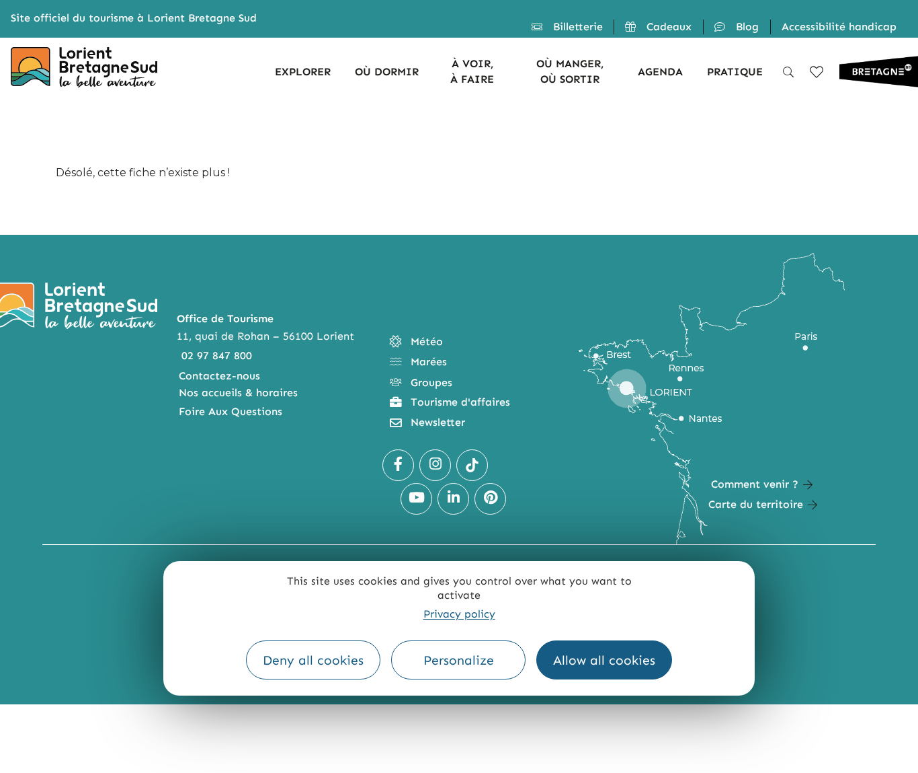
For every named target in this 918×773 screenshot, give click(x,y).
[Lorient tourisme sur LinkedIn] (453, 499)
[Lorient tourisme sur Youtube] (416, 499)
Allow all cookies (604, 660)
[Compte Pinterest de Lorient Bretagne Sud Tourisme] (490, 499)
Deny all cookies (313, 660)
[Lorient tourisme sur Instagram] (435, 465)
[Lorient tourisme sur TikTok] (472, 465)
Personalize (458, 660)
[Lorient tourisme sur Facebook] (398, 465)
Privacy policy (459, 614)
